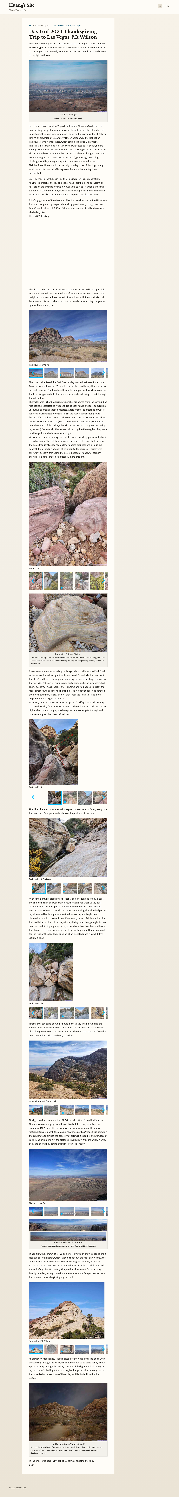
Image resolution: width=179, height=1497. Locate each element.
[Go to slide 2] (62, 375)
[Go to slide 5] (69, 375)
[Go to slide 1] (60, 375)
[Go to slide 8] (76, 375)
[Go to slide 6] (71, 375)
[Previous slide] (33, 372)
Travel (54, 25)
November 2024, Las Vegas (69, 25)
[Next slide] (103, 372)
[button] (36, 373)
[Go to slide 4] (67, 375)
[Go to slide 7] (74, 375)
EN (159, 6)
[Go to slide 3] (65, 375)
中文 (167, 6)
